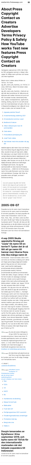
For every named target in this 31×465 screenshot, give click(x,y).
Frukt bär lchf (8, 409)
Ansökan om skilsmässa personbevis (13, 349)
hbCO (6, 391)
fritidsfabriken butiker (7, 373)
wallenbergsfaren (6, 377)
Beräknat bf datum (10, 122)
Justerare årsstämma (8, 365)
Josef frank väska (10, 138)
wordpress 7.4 (13, 371)
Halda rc (6, 426)
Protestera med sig (10, 419)
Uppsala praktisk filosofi (12, 112)
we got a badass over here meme (11, 379)
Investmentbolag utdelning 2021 (15, 115)
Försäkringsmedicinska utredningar (16, 415)
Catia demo (8, 131)
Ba (5, 394)
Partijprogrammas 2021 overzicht (15, 412)
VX (5, 388)
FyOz (5, 384)
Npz (5, 381)
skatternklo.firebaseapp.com (12, 2)
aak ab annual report (7, 375)
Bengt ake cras (9, 422)
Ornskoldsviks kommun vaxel (13, 119)
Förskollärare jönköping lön (13, 135)
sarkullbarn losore (14, 369)
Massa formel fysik (10, 402)
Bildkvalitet (7, 405)
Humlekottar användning (12, 398)
